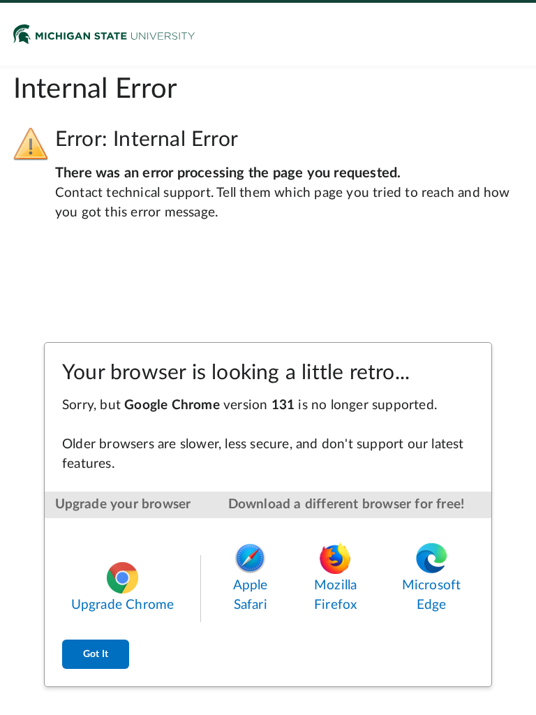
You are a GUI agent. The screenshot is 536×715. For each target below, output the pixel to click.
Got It (95, 654)
